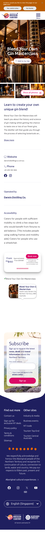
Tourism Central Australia (31, 437)
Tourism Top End (31, 431)
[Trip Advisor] (25, 492)
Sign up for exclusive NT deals (12, 422)
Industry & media (32, 416)
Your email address (15, 362)
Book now (32, 256)
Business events (31, 421)
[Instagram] (18, 487)
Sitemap (8, 440)
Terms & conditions (9, 434)
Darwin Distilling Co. (15, 197)
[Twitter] (26, 487)
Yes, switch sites (12, 8)
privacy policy (17, 374)
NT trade (28, 426)
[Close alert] (42, 3)
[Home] (10, 15)
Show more (9, 140)
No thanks (29, 8)
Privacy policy (10, 428)
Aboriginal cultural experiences (21, 479)
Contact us (9, 416)
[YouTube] (35, 487)
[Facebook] (9, 487)
